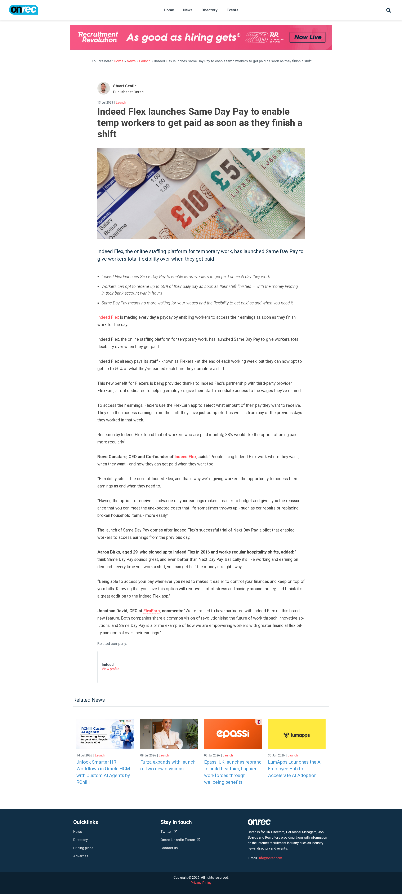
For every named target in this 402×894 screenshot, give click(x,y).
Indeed (108, 664)
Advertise (80, 856)
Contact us (169, 848)
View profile (110, 669)
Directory (210, 10)
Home (169, 10)
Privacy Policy (201, 883)
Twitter (167, 831)
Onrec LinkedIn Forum (178, 840)
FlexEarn (151, 610)
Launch (145, 61)
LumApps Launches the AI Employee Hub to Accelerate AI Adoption (295, 768)
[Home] (23, 11)
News (187, 10)
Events (232, 10)
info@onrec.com (270, 858)
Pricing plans (83, 848)
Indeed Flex (108, 317)
